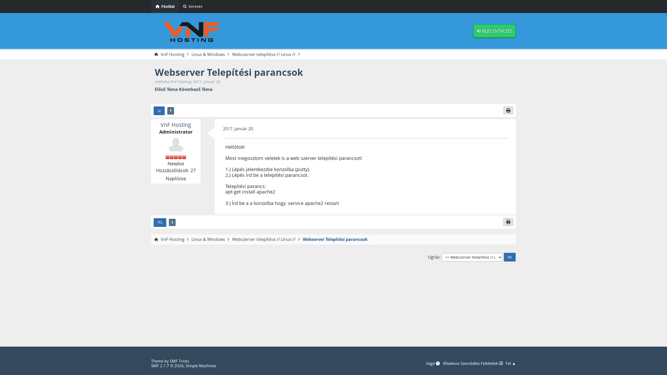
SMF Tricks (179, 361)
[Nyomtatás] (508, 110)
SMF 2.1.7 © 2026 (167, 365)
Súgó (431, 363)
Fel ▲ (511, 363)
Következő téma (196, 89)
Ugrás (434, 257)
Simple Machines (201, 365)
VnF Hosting (175, 124)
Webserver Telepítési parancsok (229, 72)
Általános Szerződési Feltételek (471, 363)
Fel (160, 222)
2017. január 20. (238, 129)
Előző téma (166, 89)
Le (159, 111)
